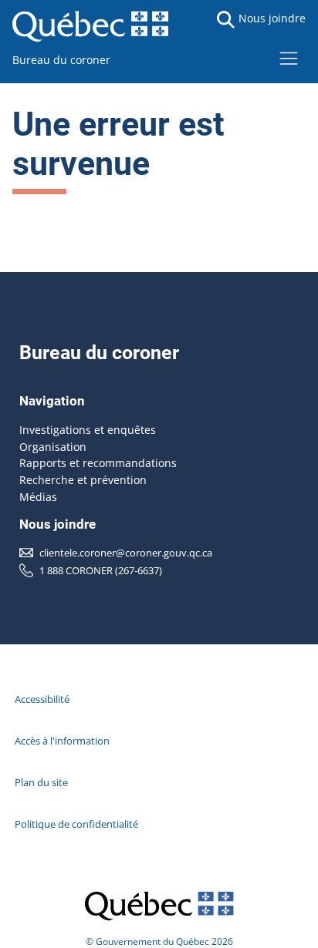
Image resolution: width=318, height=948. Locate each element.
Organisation (52, 446)
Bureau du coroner (61, 59)
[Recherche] (226, 20)
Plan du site (41, 782)
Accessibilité (42, 699)
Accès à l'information (62, 741)
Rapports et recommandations (98, 463)
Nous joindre (272, 18)
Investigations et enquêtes (87, 429)
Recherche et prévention (83, 479)
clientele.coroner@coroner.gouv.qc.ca (125, 553)
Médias (38, 496)
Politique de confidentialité (76, 824)
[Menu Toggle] (288, 57)
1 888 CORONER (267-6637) (100, 570)
